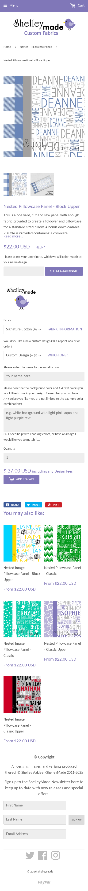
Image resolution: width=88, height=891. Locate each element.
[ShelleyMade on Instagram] (55, 858)
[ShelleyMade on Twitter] (30, 858)
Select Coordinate (64, 271)
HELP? (40, 247)
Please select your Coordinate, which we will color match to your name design (42, 259)
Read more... (13, 236)
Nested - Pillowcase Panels (36, 46)
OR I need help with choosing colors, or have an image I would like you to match (40, 437)
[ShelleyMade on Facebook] (43, 858)
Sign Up (76, 819)
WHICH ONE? (58, 355)
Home (7, 46)
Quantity (9, 449)
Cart (80, 5)
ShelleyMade (45, 871)
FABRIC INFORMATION (65, 329)
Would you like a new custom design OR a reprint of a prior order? (42, 344)
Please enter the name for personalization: (32, 367)
